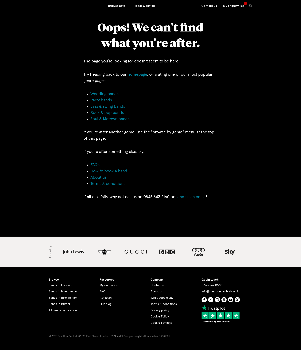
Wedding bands (104, 94)
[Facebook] (204, 299)
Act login (106, 297)
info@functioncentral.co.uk (220, 291)
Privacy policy (159, 310)
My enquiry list (233, 5)
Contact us (209, 5)
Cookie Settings (161, 322)
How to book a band (108, 171)
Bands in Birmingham (63, 297)
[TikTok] (210, 299)
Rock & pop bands (107, 113)
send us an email (191, 197)
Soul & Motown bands (109, 119)
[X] (237, 299)
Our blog (105, 304)
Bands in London (60, 285)
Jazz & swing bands (107, 106)
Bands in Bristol (59, 304)
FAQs (94, 165)
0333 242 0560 (212, 285)
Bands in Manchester (63, 291)
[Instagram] (217, 299)
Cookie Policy (159, 316)
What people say (161, 297)
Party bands (101, 100)
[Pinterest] (224, 299)
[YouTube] (230, 299)
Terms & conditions (107, 184)
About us (98, 177)
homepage (137, 74)
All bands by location (63, 310)
